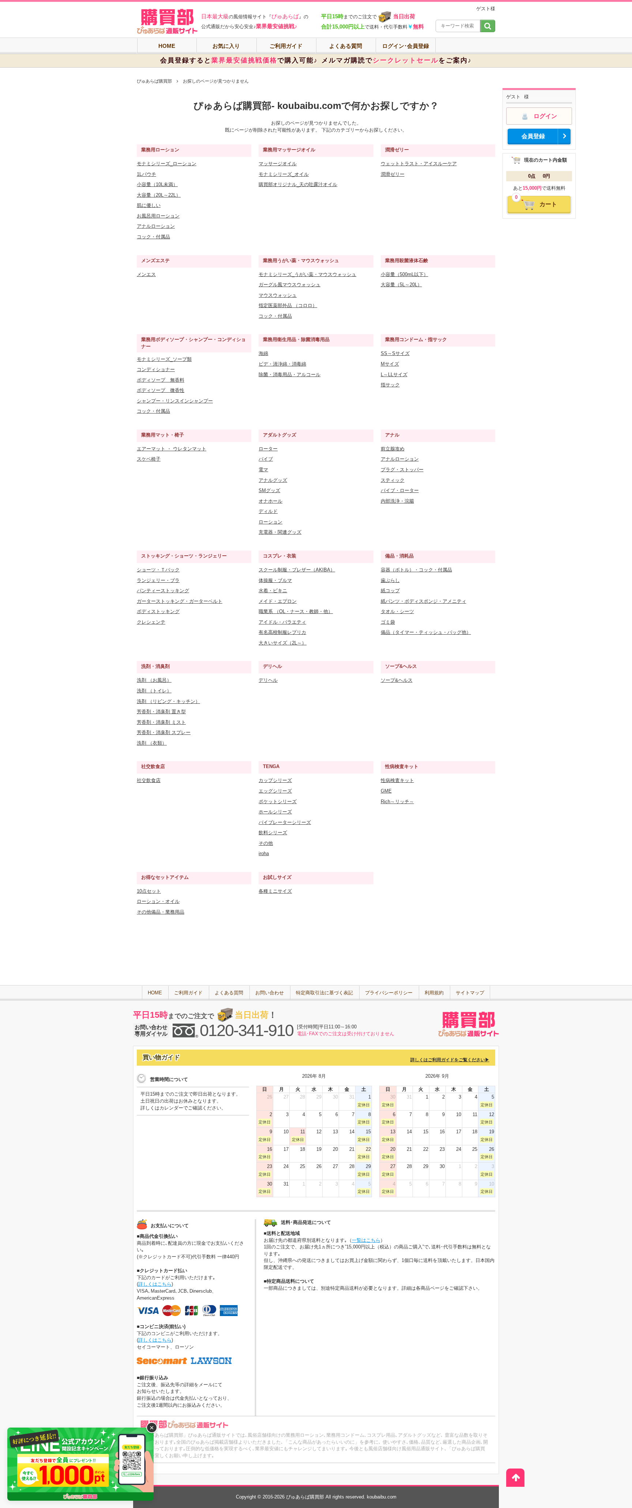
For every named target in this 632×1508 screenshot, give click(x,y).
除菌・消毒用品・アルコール (289, 374)
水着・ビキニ (273, 590)
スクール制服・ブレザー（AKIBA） (297, 569)
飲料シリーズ (273, 832)
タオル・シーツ (397, 611)
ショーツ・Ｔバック (158, 569)
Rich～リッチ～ (397, 801)
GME (386, 791)
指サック (390, 385)
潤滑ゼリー (393, 174)
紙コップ (390, 590)
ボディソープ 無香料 (160, 380)
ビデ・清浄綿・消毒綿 (282, 364)
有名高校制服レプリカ (282, 632)
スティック (393, 480)
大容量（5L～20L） (401, 284)
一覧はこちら (366, 1240)
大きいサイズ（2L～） (282, 643)
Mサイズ (390, 364)
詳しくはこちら (155, 1284)
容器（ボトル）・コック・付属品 (416, 569)
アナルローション (156, 226)
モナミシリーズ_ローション (166, 163)
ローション (270, 522)
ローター (268, 448)
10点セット (149, 891)
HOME (166, 46)
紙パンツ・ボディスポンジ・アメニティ (423, 601)
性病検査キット (397, 780)
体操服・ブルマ (275, 580)
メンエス (146, 274)
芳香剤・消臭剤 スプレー (164, 732)
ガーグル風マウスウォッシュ (289, 284)
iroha (264, 853)
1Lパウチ (146, 174)
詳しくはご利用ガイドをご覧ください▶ (449, 1059)
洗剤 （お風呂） (154, 680)
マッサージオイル (278, 163)
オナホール (270, 501)
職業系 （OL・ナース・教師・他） (296, 611)
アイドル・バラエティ (282, 622)
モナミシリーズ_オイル (284, 174)
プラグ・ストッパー (402, 469)
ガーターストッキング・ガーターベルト (179, 601)
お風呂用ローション (158, 216)
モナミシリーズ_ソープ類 (164, 359)
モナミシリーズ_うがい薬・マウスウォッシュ (307, 274)
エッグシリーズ (275, 791)
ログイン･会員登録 (405, 46)
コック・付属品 (153, 236)
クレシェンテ (151, 622)
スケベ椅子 (149, 459)
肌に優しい (149, 205)
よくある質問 (345, 46)
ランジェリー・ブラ (158, 580)
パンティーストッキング (163, 590)
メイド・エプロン (278, 601)
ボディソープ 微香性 (160, 390)
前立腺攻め (393, 448)
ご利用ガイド (286, 46)
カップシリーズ (275, 780)
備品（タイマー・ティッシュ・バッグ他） (426, 632)
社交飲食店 (149, 780)
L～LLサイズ (394, 374)
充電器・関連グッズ (280, 532)
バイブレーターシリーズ (285, 822)
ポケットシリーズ (278, 801)
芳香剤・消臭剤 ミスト (161, 722)
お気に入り (226, 46)
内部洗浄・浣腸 (397, 501)
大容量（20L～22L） (159, 195)
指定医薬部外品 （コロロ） (288, 305)
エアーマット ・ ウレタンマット (171, 448)
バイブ (266, 459)
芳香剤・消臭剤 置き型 (161, 711)
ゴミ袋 (388, 622)
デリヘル (268, 680)
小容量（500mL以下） (404, 274)
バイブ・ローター (400, 490)
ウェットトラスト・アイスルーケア (419, 163)
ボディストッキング (158, 611)
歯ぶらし (390, 580)
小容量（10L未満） (157, 184)
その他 (266, 843)
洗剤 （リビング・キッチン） (168, 701)
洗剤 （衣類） (152, 743)
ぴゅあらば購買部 (154, 81)
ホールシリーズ (275, 812)
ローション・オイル (158, 901)
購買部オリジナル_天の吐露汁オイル (298, 184)
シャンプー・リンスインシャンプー (175, 401)
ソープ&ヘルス (397, 680)
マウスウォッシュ (278, 295)
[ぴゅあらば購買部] (167, 21)
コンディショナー (156, 369)
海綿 (263, 353)
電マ (263, 469)
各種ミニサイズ (275, 891)
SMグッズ (269, 490)
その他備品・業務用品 (160, 912)
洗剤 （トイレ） (154, 690)
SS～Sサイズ (395, 353)
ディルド (268, 511)
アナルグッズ (273, 480)
